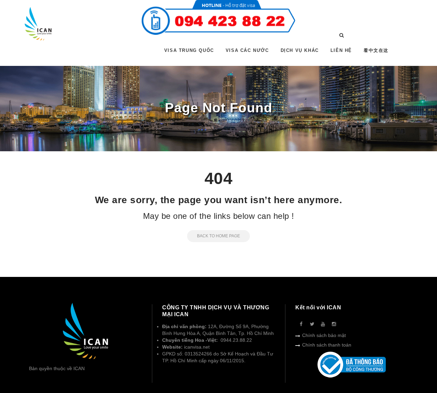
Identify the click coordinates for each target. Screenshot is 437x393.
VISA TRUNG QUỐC (189, 50)
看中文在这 (376, 50)
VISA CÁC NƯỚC (247, 50)
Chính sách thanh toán (326, 345)
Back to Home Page (218, 236)
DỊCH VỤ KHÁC (300, 50)
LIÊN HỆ (341, 50)
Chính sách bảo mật (324, 335)
